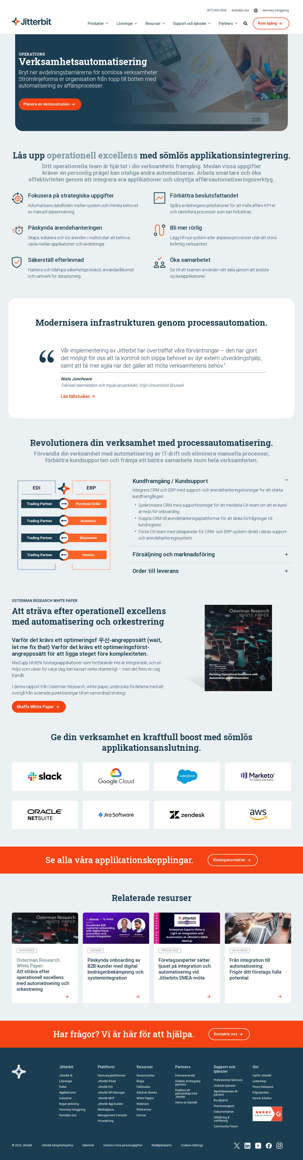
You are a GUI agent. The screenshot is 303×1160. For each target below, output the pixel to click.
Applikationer (67, 1092)
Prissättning (106, 1121)
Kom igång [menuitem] (267, 23)
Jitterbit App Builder (110, 1104)
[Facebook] (269, 1145)
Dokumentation (224, 1111)
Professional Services (228, 1080)
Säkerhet (88, 1145)
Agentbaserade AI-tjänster (226, 1093)
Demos (141, 1115)
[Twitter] (237, 1145)
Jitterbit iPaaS (107, 1081)
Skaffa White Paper (35, 706)
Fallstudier (143, 1087)
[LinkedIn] (247, 1145)
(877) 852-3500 (217, 10)
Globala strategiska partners (188, 1083)
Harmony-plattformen (111, 1075)
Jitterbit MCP (106, 1098)
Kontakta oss (240, 10)
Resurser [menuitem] (152, 23)
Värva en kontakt (186, 1102)
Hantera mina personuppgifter (122, 1145)
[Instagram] (279, 1145)
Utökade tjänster (225, 1085)
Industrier (65, 1098)
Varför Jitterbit (262, 1075)
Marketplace (106, 1109)
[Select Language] (256, 10)
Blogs (140, 1081)
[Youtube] (258, 1145)
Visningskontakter (229, 860)
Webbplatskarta (162, 1145)
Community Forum (226, 1126)
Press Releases (263, 1087)
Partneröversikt (185, 1075)
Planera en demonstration (46, 104)
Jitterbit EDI (105, 1087)
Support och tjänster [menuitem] (189, 23)
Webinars (143, 1104)
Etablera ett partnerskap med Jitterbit (186, 1093)
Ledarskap (259, 1081)
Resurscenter (146, 1075)
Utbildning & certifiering (221, 1119)
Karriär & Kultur (262, 1098)
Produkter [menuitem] (96, 23)
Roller (63, 1087)
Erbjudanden (261, 1092)
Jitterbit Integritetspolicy (57, 1145)
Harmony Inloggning (276, 10)
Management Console (112, 1115)
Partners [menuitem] (226, 23)
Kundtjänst (221, 1100)
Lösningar (65, 1081)
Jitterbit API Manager (111, 1092)
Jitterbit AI (65, 1075)
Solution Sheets (147, 1092)
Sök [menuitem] (245, 23)
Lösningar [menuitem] (124, 23)
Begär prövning (69, 1104)
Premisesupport (224, 1106)
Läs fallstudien (75, 396)
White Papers (145, 1098)
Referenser (144, 1109)
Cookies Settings (192, 1145)
